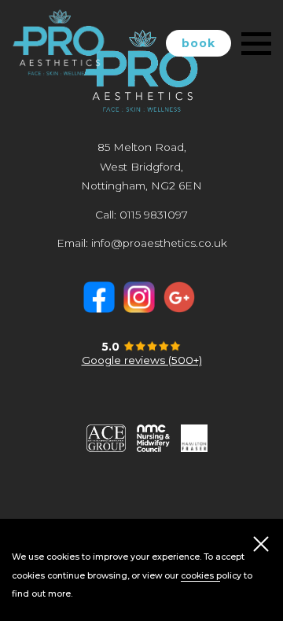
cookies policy (211, 576)
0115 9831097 (153, 214)
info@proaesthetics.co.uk (159, 243)
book (198, 43)
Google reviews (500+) (142, 360)
